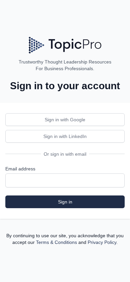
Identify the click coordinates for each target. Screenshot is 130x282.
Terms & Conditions (56, 242)
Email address (20, 168)
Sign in (65, 201)
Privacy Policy (102, 242)
